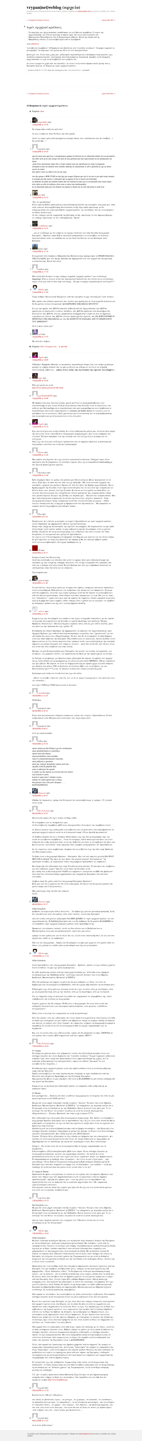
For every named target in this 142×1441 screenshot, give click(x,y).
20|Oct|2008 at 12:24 (40, 1390)
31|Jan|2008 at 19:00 (40, 398)
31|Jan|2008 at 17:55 (40, 336)
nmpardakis (42, 122)
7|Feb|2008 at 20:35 (40, 795)
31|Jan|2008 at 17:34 (40, 251)
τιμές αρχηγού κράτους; (44, 27)
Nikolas (41, 289)
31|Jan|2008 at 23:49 (40, 475)
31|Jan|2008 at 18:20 (40, 380)
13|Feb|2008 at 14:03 (40, 1233)
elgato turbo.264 (108, 20)
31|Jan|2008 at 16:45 (40, 151)
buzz (42, 111)
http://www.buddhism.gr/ (58, 1379)
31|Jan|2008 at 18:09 (40, 359)
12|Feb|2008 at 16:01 (40, 1046)
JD (39, 550)
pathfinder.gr (35, 44)
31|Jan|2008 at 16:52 (40, 197)
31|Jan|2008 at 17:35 (40, 271)
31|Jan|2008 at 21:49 (40, 454)
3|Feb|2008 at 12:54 (40, 695)
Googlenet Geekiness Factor (38, 20)
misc (53, 70)
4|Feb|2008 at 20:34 (40, 710)
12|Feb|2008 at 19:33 (40, 1200)
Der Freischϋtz (44, 810)
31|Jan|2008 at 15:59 (40, 124)
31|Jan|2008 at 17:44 (40, 292)
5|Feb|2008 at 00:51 (40, 728)
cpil (39, 334)
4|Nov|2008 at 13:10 (40, 1420)
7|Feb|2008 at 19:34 (40, 743)
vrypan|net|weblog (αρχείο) (53, 7)
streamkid (42, 693)
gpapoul (41, 580)
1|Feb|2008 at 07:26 (40, 516)
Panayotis (42, 793)
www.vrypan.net (84, 11)
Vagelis (41, 357)
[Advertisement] (61, 79)
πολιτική (71, 70)
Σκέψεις (78, 70)
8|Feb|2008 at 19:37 (40, 904)
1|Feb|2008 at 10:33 (40, 552)
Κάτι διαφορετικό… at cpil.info (53, 346)
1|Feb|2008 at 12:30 (40, 613)
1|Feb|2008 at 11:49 (40, 583)
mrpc (40, 378)
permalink (86, 70)
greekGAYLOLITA (45, 395)
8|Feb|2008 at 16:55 (40, 813)
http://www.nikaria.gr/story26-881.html (47, 387)
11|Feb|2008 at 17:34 (40, 956)
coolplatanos (43, 225)
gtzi (39, 194)
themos (41, 452)
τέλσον (41, 611)
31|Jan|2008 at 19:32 (40, 426)
